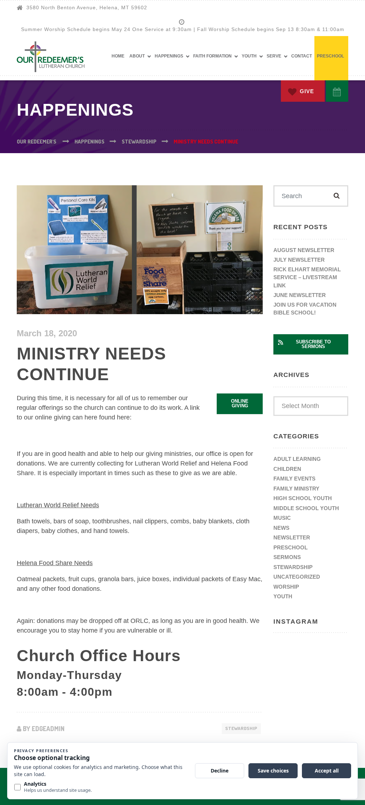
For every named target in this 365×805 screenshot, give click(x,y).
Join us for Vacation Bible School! (304, 309)
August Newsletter (303, 250)
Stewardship (241, 728)
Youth (249, 56)
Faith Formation (212, 56)
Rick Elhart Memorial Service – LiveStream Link (307, 277)
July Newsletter (299, 260)
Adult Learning (297, 459)
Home (118, 56)
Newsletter (291, 537)
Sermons (287, 557)
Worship (286, 587)
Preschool (330, 56)
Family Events (294, 479)
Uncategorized (296, 577)
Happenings (169, 56)
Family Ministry (296, 488)
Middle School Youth (306, 508)
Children (287, 469)
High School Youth (302, 498)
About (137, 56)
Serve (274, 56)
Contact (301, 56)
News (281, 528)
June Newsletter (299, 295)
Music (282, 518)
